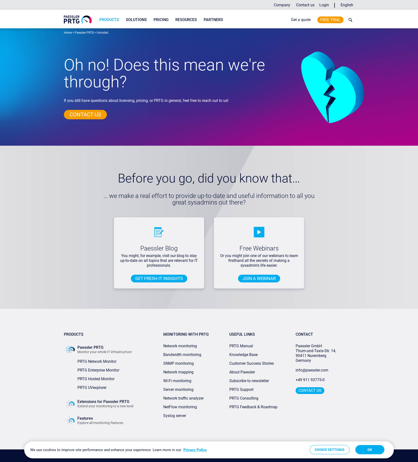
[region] (209, 449)
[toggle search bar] (349, 19)
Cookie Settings (329, 450)
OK (369, 450)
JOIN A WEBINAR (259, 278)
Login (324, 5)
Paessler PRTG (84, 32)
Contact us (305, 5)
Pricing (161, 19)
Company (282, 5)
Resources (186, 19)
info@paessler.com (312, 370)
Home (68, 32)
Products (109, 19)
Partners (213, 19)
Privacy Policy (195, 450)
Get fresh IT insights (159, 278)
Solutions (136, 19)
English (347, 5)
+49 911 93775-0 (310, 380)
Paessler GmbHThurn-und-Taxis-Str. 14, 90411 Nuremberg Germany (316, 353)
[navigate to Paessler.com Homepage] (78, 19)
